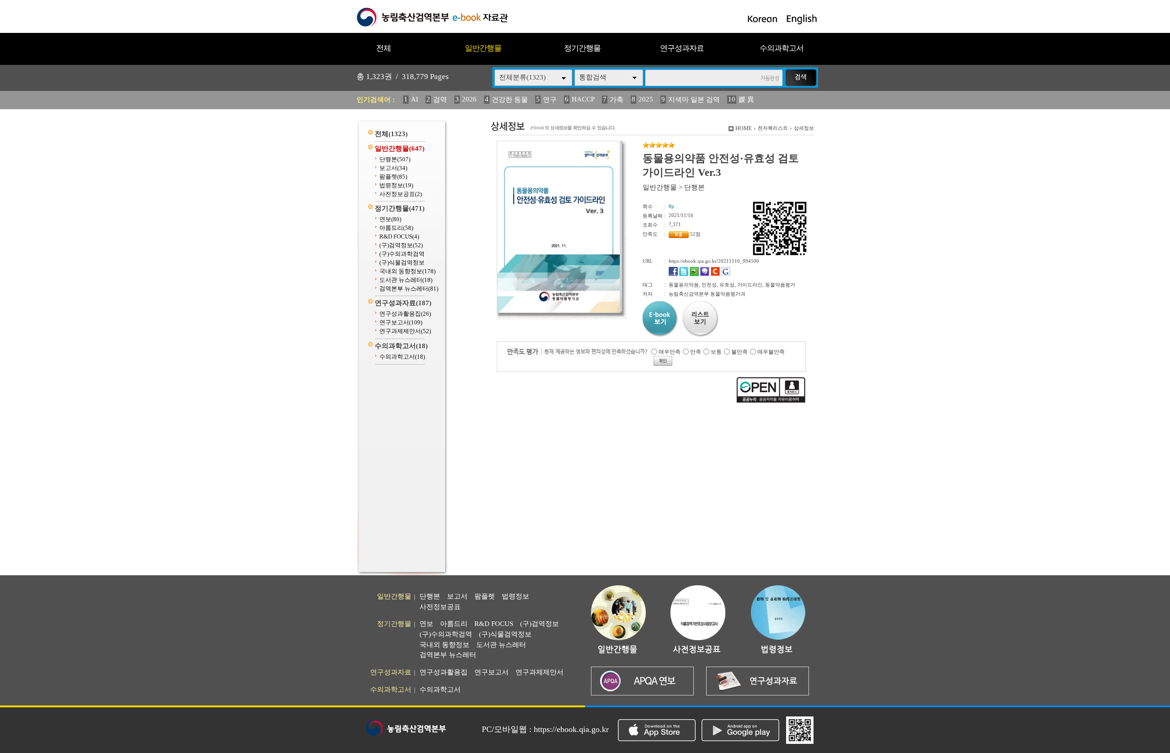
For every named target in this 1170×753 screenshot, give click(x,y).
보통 (716, 352)
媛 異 (746, 99)
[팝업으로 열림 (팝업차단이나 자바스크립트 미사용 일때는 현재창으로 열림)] (558, 311)
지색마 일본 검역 (694, 99)
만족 (695, 352)
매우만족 (670, 352)
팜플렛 (393, 176)
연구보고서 (400, 322)
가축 (616, 99)
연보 (390, 219)
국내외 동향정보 (407, 271)
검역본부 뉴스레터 (408, 288)
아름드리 (396, 227)
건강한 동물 (510, 99)
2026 (469, 99)
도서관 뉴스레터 (405, 279)
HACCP (583, 99)
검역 (440, 99)
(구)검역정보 (401, 245)
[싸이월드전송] (715, 274)
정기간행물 (582, 48)
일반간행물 (483, 48)
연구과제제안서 (405, 331)
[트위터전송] (683, 274)
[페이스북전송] (673, 274)
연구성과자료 (682, 48)
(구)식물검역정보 (402, 262)
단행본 (394, 159)
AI (414, 99)
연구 (550, 99)
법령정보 (396, 185)
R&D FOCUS (399, 236)
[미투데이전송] (704, 274)
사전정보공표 (400, 194)
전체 (383, 48)
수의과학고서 (781, 48)
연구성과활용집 (405, 313)
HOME (743, 128)
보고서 (393, 167)
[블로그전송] (694, 274)
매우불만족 (771, 352)
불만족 (739, 352)
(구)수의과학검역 (402, 253)
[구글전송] (725, 274)
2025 (645, 99)
